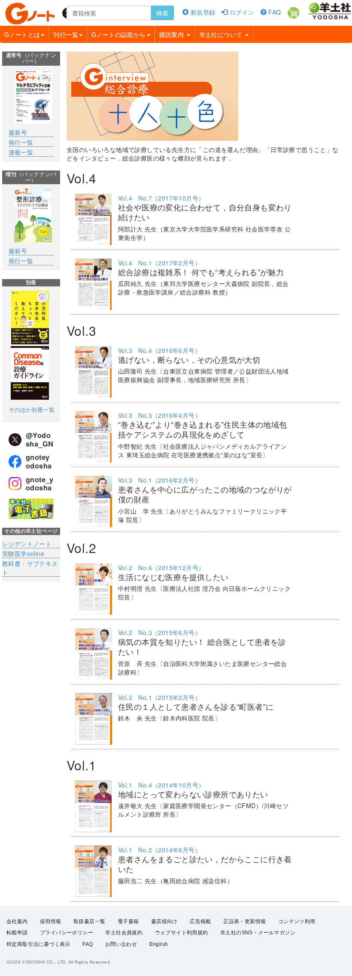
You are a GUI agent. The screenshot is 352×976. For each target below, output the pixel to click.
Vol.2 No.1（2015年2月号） (159, 697)
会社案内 (17, 921)
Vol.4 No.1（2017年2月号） (159, 262)
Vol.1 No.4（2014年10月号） (161, 785)
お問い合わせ (121, 944)
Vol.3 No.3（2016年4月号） (159, 415)
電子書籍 (128, 921)
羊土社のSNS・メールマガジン (257, 933)
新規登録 (201, 12)
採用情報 (50, 921)
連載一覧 (21, 152)
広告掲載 (200, 921)
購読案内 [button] (172, 34)
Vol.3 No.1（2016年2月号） (159, 480)
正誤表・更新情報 (244, 921)
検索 (162, 13)
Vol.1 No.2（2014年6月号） (159, 849)
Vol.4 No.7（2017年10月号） (161, 198)
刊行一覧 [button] (65, 34)
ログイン (241, 12)
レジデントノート (27, 543)
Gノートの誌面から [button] (118, 34)
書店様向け (164, 921)
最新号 (18, 132)
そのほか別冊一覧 (32, 409)
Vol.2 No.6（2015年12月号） (161, 567)
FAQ (274, 12)
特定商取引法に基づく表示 (38, 944)
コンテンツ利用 (297, 921)
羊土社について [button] (221, 34)
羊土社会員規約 (124, 933)
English (158, 944)
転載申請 (17, 933)
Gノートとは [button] (22, 34)
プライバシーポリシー (66, 933)
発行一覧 (21, 142)
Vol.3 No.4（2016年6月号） (159, 350)
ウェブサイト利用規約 (181, 933)
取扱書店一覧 (89, 921)
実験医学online (23, 553)
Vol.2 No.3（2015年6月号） (159, 632)
